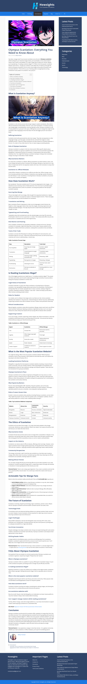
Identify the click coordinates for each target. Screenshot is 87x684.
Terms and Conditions (38, 668)
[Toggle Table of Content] (30, 75)
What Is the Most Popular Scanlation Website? (21, 81)
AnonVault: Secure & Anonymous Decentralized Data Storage (23, 646)
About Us (34, 660)
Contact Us (57, 13)
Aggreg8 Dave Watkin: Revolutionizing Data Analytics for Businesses (24, 647)
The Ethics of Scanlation (15, 83)
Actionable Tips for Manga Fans (17, 84)
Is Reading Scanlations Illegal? (17, 79)
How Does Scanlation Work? (16, 78)
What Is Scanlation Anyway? (16, 76)
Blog (52, 13)
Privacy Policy (35, 666)
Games (63, 63)
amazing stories (22, 547)
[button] (64, 14)
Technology (29, 13)
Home (23, 13)
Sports (63, 65)
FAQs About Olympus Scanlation (17, 88)
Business (64, 58)
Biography (46, 13)
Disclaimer (35, 664)
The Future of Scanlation (15, 86)
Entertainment (38, 13)
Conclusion (12, 89)
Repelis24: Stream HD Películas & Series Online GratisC (28, 606)
